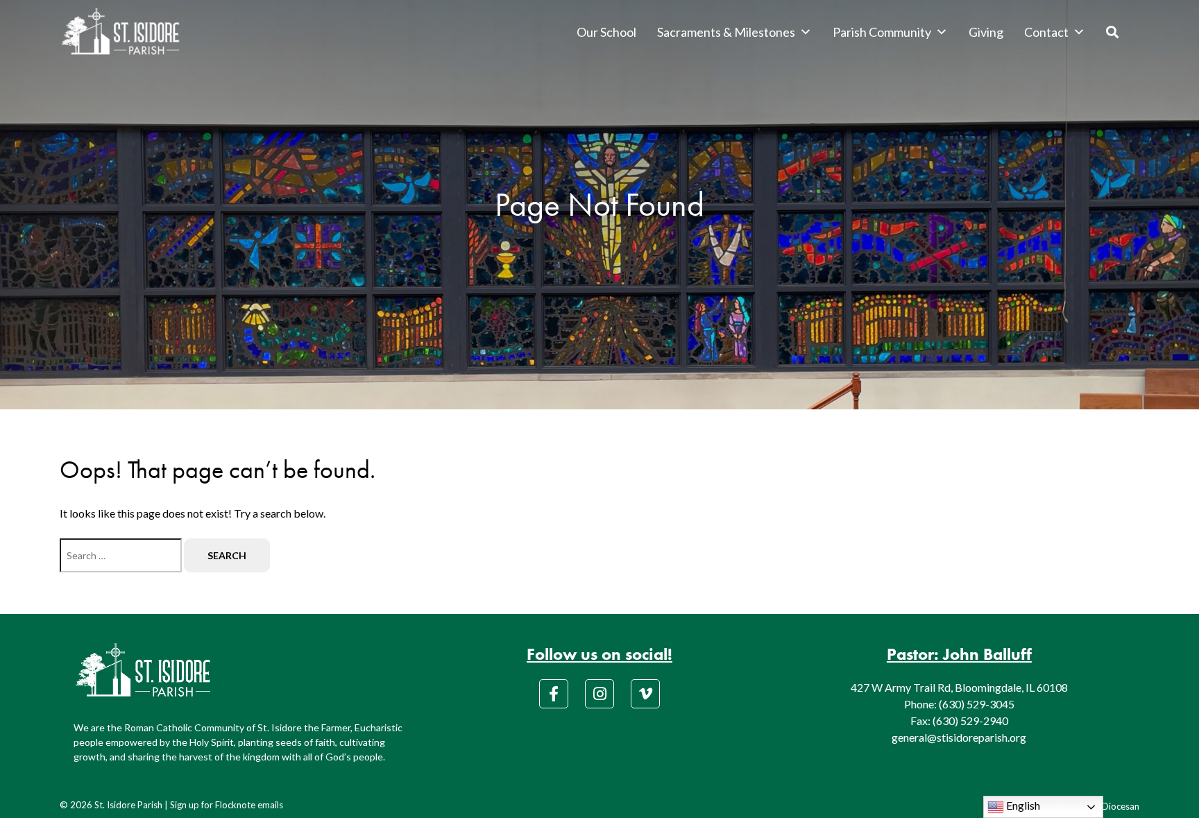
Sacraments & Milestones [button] (726, 32)
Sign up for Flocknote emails (226, 804)
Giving (986, 32)
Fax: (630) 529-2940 (959, 720)
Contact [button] (1046, 32)
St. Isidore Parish (128, 804)
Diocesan (1120, 806)
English (1022, 805)
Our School (606, 32)
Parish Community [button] (882, 32)
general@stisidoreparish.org (959, 737)
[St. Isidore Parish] (120, 32)
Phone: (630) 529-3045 (959, 703)
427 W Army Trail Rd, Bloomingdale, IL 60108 (959, 687)
